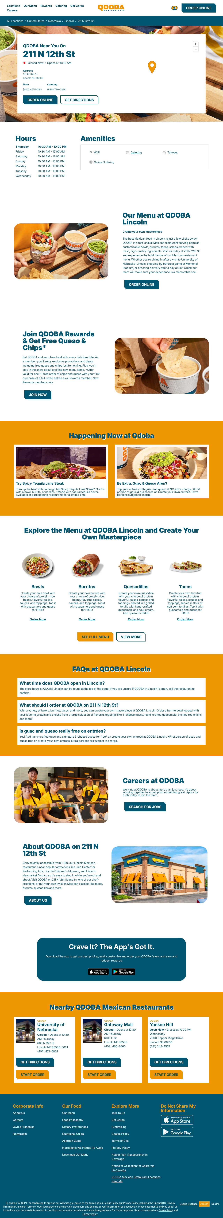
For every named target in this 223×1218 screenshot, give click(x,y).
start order (32, 1075)
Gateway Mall (118, 1024)
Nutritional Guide (73, 1133)
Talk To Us (118, 1113)
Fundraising (119, 1127)
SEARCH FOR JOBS (145, 807)
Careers (12, 10)
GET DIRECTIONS (79, 100)
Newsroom (20, 1133)
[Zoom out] (195, 49)
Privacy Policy (121, 1147)
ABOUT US (38, 900)
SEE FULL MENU (95, 637)
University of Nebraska (51, 1027)
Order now (38, 619)
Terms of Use (120, 1140)
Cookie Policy (120, 1133)
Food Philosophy (72, 1120)
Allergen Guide (71, 1140)
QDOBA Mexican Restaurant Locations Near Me (136, 1179)
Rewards (46, 5)
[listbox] (111, 471)
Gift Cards (77, 5)
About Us (19, 1113)
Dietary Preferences (75, 1127)
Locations (13, 5)
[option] (61, 471)
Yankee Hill (161, 1024)
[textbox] (161, 255)
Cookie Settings (189, 1204)
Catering (61, 5)
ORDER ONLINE (40, 100)
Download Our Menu (75, 1154)
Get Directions (35, 1062)
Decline (216, 1204)
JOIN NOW (38, 395)
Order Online (199, 8)
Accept (204, 1204)
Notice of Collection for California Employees (133, 1168)
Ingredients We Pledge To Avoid (82, 1147)
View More (131, 637)
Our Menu (30, 5)
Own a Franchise (23, 1127)
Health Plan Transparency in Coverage (130, 1157)
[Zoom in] (195, 43)
